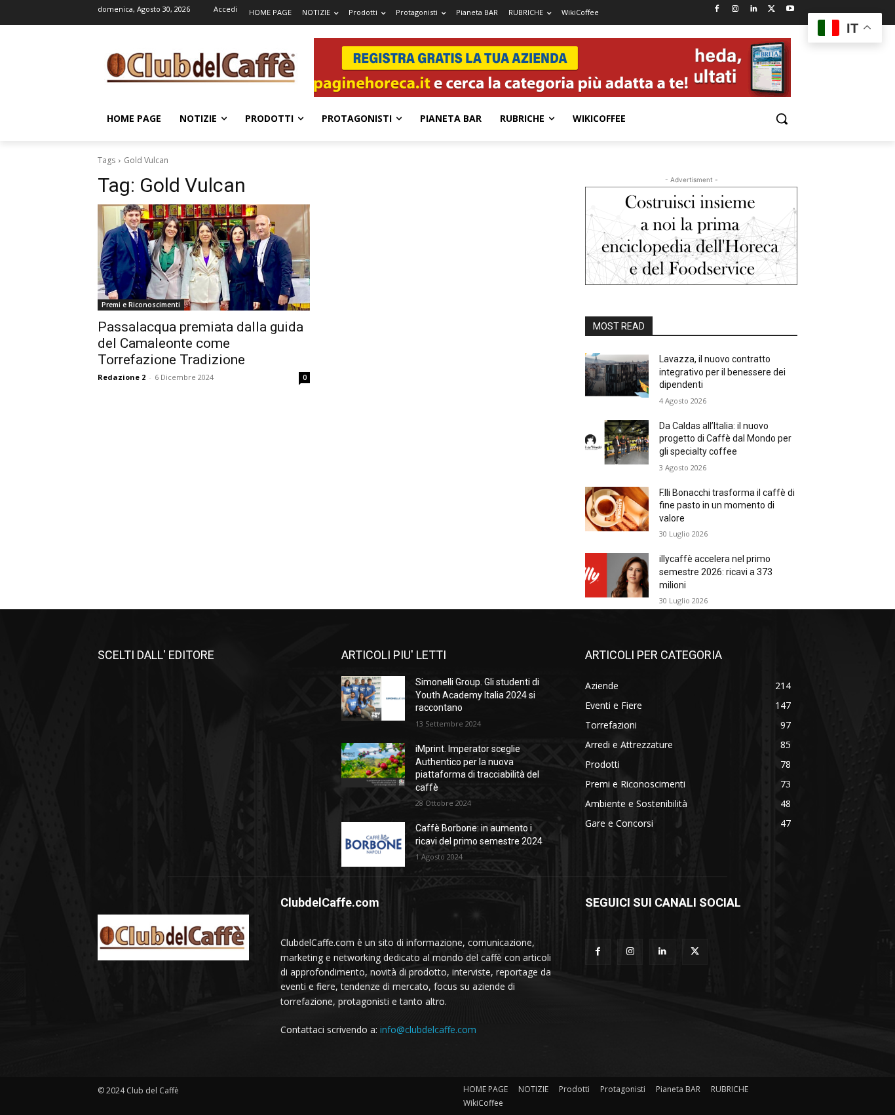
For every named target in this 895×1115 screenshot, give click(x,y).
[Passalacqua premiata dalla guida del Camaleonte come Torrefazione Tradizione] (204, 257)
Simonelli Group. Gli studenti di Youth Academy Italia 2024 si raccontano (477, 695)
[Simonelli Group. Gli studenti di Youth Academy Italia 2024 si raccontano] (373, 698)
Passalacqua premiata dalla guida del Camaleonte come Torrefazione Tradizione (200, 343)
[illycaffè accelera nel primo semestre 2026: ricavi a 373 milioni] (617, 575)
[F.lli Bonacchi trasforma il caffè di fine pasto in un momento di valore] (617, 509)
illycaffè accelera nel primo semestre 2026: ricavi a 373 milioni (715, 572)
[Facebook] (717, 9)
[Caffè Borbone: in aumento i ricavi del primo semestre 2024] (373, 844)
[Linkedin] (753, 9)
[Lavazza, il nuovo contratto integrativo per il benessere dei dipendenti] (617, 375)
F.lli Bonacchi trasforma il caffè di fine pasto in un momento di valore (727, 505)
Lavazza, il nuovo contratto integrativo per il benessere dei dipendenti (722, 372)
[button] (781, 118)
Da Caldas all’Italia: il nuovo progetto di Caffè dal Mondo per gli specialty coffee (725, 439)
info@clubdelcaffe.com (428, 1029)
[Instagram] (735, 9)
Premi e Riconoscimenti (141, 304)
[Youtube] (789, 9)
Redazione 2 (121, 377)
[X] (771, 9)
